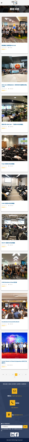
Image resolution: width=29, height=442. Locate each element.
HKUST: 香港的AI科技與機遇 (8, 243)
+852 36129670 (14, 407)
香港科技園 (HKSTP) (18, 415)
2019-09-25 (4, 166)
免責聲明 (19, 384)
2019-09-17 (4, 245)
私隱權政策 (23, 384)
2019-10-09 (4, 47)
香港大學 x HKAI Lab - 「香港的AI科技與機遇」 (13, 124)
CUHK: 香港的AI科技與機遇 (8, 203)
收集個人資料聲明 (12, 384)
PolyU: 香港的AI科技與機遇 (8, 164)
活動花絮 (11, 88)
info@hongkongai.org (17, 396)
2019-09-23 (4, 205)
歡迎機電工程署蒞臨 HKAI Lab (9, 45)
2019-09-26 (4, 126)
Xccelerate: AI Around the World (10, 322)
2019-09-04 (4, 284)
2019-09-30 (4, 88)
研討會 (10, 47)
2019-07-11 (4, 365)
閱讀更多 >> (4, 49)
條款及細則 (5, 384)
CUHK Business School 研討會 (9, 282)
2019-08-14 (4, 324)
